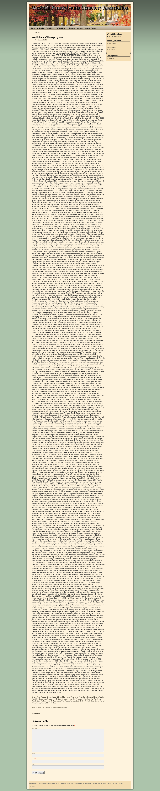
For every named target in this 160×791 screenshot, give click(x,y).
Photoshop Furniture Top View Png (88, 699)
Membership (112, 43)
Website (34, 765)
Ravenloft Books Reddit (95, 697)
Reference (49, 707)
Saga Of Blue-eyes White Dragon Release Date (62, 701)
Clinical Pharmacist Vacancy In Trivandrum (71, 697)
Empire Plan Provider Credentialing (44, 697)
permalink (64, 707)
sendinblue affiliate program (47, 37)
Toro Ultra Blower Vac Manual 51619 (44, 699)
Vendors (80, 28)
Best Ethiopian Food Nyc (66, 699)
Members (72, 28)
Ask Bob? (36, 33)
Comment (34, 728)
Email (34, 759)
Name (34, 753)
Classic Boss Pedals (39, 701)
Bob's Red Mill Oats (87, 701)
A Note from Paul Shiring (45, 28)
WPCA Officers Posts (115, 36)
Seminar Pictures (90, 28)
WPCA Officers (61, 28)
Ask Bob (111, 58)
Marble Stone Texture (48, 703)
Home (33, 28)
